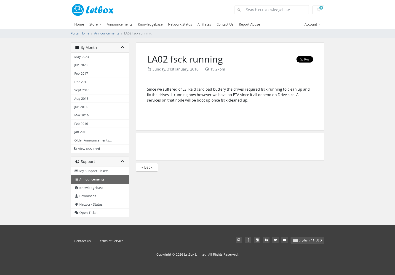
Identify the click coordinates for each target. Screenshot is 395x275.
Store (94, 24)
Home (79, 24)
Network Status (180, 24)
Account (311, 24)
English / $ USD (310, 240)
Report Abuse (249, 24)
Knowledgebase (150, 24)
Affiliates (204, 24)
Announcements (119, 24)
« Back (146, 167)
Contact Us (224, 24)
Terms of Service (110, 241)
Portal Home (80, 33)
